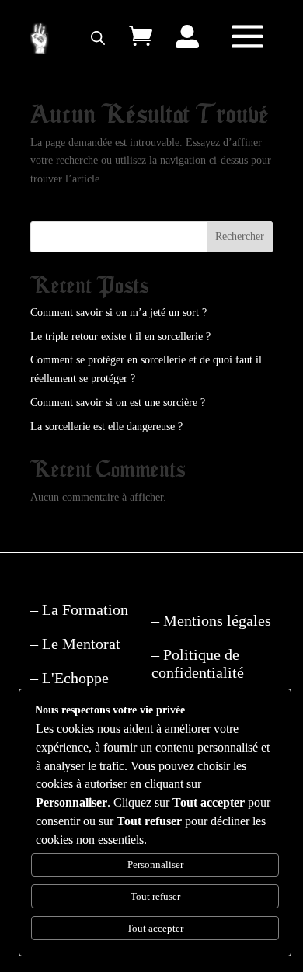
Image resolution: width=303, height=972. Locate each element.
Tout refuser (155, 896)
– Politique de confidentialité (198, 664)
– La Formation (79, 609)
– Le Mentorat (75, 643)
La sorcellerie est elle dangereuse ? (106, 426)
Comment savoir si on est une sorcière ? (117, 402)
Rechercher (239, 236)
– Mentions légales (211, 620)
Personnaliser (155, 864)
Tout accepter (155, 928)
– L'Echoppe (69, 677)
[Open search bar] (98, 38)
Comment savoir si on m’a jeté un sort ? (118, 312)
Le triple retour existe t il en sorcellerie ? (120, 336)
